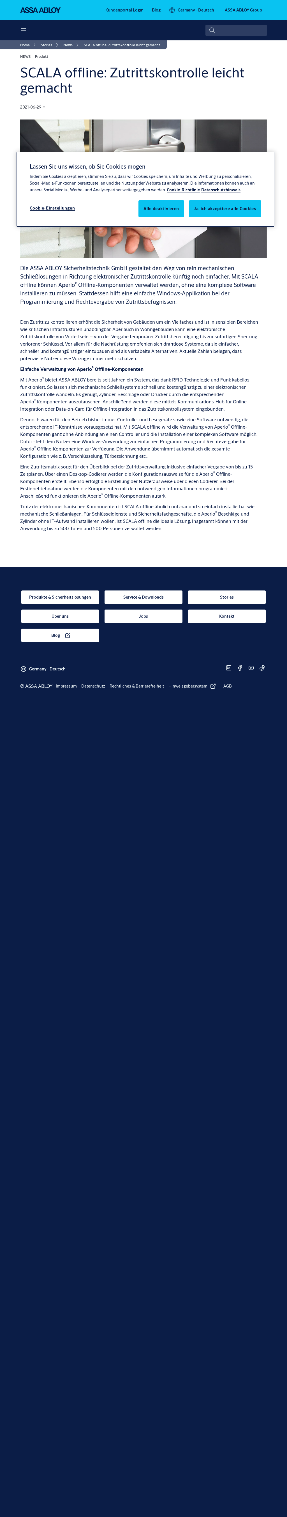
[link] (124, 10)
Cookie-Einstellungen (52, 208)
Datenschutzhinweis (220, 189)
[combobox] (236, 30)
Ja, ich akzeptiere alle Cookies (225, 208)
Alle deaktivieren (161, 208)
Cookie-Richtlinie (183, 189)
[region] (145, 189)
